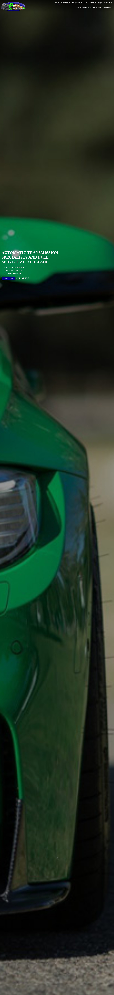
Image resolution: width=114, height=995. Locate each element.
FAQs (100, 3)
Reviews (93, 3)
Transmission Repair (80, 3)
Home (57, 3)
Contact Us (108, 3)
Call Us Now (8, 278)
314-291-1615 (107, 7)
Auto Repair (65, 3)
